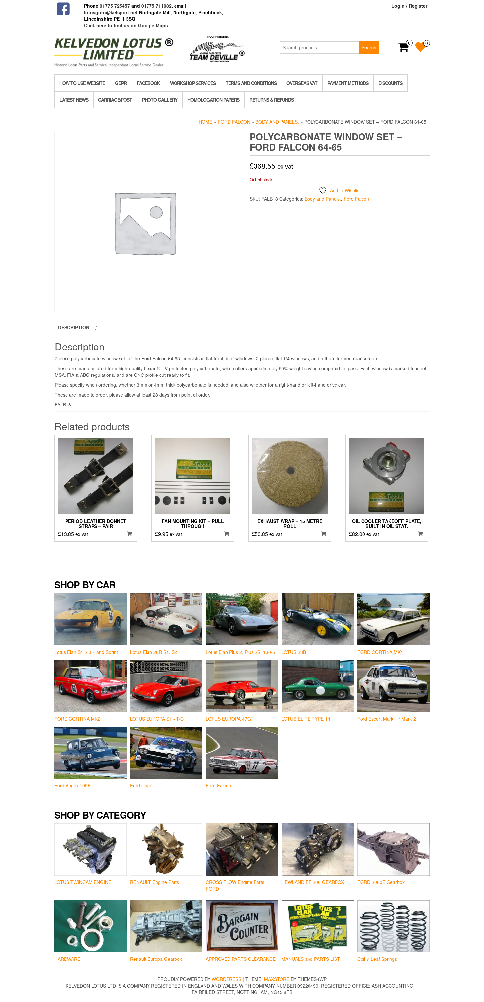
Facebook (148, 83)
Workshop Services (193, 83)
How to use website (82, 83)
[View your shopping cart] (403, 49)
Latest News (73, 100)
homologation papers (213, 100)
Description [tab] (73, 327)
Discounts (390, 83)
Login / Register (409, 5)
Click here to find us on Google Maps (126, 25)
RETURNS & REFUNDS (271, 100)
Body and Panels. (277, 121)
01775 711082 (156, 5)
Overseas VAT (301, 83)
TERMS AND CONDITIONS (251, 83)
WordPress (226, 979)
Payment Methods (347, 83)
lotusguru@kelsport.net (111, 12)
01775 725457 (115, 5)
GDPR (121, 83)
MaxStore (276, 979)
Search (369, 47)
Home (205, 121)
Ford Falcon (234, 121)
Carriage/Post (115, 100)
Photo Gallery (159, 100)
